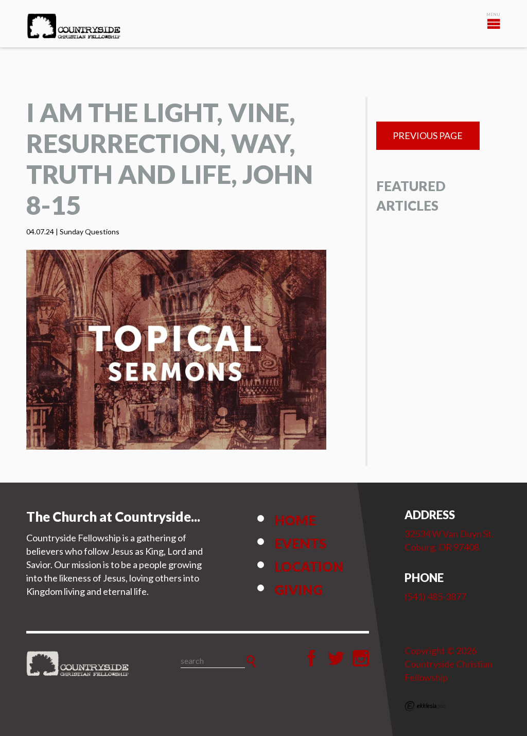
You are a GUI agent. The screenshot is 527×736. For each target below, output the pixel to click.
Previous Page (428, 135)
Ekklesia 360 (425, 706)
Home (295, 520)
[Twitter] (336, 658)
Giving (298, 589)
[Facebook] (311, 658)
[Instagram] (361, 658)
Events (300, 543)
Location (309, 566)
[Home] (77, 664)
